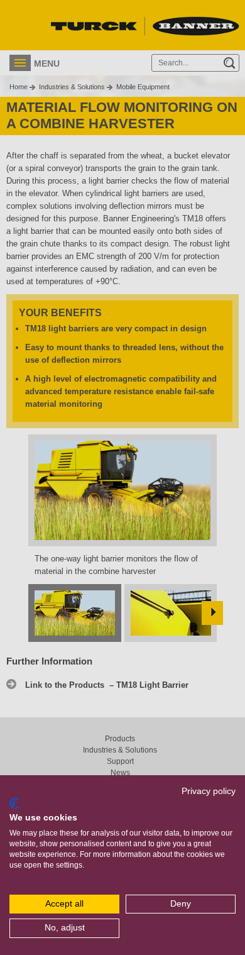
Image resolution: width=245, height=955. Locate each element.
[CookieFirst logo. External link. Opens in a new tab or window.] (14, 803)
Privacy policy (209, 791)
